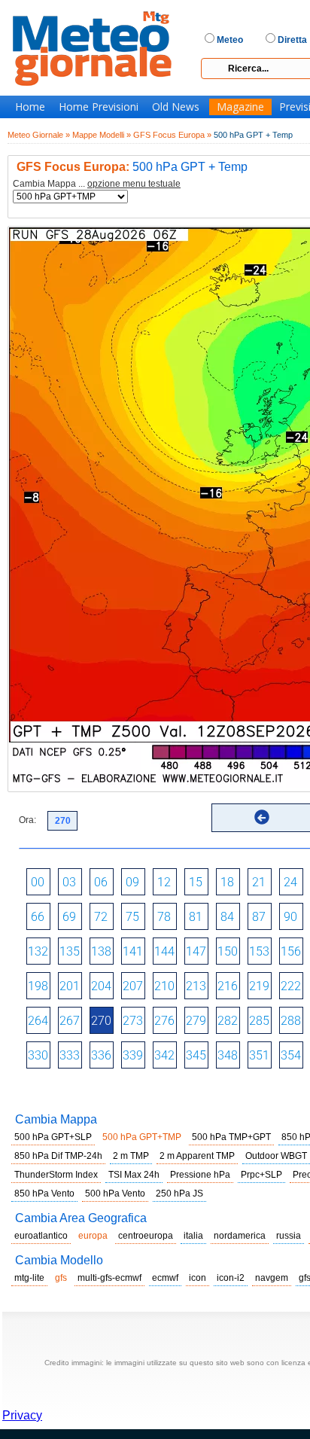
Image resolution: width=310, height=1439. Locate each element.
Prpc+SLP (261, 1174)
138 (101, 951)
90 (290, 917)
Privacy (22, 1415)
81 (195, 917)
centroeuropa (145, 1235)
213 (196, 986)
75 (132, 917)
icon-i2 (231, 1278)
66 (37, 917)
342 (164, 1055)
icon (197, 1278)
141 (133, 951)
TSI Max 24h (134, 1174)
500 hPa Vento (115, 1193)
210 (164, 986)
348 (227, 1055)
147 (196, 951)
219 (259, 986)
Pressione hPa (200, 1174)
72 (101, 917)
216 (227, 986)
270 (101, 1021)
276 (164, 1021)
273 (133, 1021)
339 (133, 1055)
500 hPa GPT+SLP (53, 1137)
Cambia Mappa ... (97, 184)
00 (37, 882)
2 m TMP (131, 1156)
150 (227, 951)
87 (259, 917)
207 (133, 986)
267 (69, 1021)
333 (69, 1055)
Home (30, 107)
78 (164, 917)
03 (69, 882)
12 (164, 882)
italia (193, 1235)
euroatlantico (41, 1235)
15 (195, 882)
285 (259, 1021)
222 (291, 986)
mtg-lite (29, 1278)
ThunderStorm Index (56, 1174)
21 (259, 882)
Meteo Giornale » (39, 134)
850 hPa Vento (44, 1193)
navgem (271, 1278)
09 (132, 882)
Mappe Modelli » (101, 134)
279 (196, 1021)
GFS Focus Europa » (172, 134)
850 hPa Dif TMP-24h (58, 1156)
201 (69, 986)
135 (69, 951)
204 (101, 986)
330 (38, 1055)
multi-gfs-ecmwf (109, 1278)
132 (38, 951)
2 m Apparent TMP (197, 1156)
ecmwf (165, 1278)
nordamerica (240, 1235)
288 (291, 1021)
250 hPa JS (179, 1193)
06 (101, 882)
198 (38, 986)
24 (290, 882)
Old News (175, 107)
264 (38, 1021)
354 (291, 1055)
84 (227, 917)
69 (69, 917)
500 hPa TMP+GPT (231, 1137)
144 (164, 951)
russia (288, 1235)
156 (291, 951)
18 (227, 882)
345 (196, 1055)
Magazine (240, 107)
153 (259, 951)
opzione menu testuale (134, 183)
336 (101, 1055)
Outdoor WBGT (276, 1156)
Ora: (27, 820)
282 (227, 1021)
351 (259, 1055)
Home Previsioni (98, 107)
